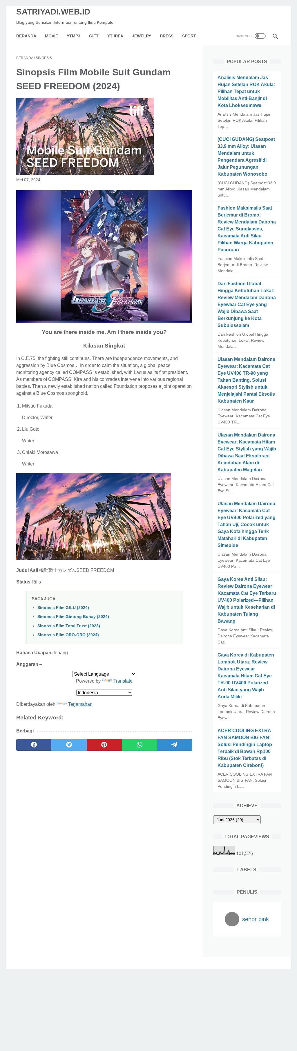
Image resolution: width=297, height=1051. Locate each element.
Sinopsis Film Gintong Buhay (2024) (73, 616)
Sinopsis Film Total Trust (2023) (68, 625)
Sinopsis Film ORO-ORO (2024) (68, 634)
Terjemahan (80, 704)
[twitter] (68, 745)
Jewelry (141, 36)
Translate (123, 681)
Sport (189, 36)
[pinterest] (104, 745)
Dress (166, 36)
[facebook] (33, 745)
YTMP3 (73, 36)
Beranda (26, 36)
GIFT (94, 36)
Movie (51, 36)
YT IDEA (115, 36)
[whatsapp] (139, 745)
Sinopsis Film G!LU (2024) (63, 607)
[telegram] (174, 745)
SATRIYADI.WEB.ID (53, 11)
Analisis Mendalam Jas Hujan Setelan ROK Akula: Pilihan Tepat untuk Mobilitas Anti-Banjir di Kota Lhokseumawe (246, 91)
